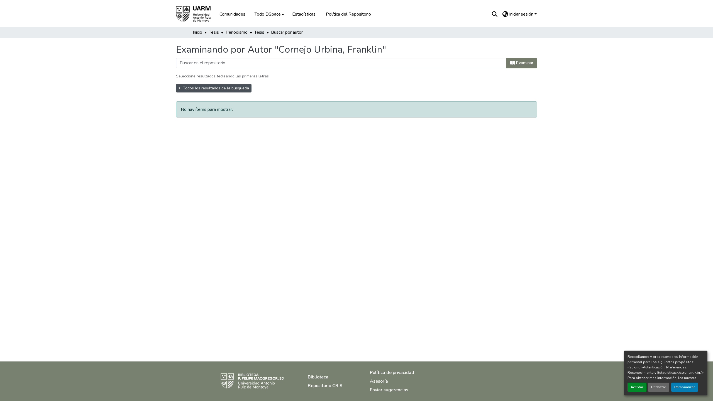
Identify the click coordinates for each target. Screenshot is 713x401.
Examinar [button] (524, 63)
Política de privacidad (392, 373)
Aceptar (637, 387)
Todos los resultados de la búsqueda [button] (215, 88)
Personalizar (684, 387)
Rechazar (658, 387)
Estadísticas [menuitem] (304, 14)
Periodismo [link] (237, 32)
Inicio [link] (197, 32)
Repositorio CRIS (325, 386)
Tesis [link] (214, 32)
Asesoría (379, 381)
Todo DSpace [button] (268, 14)
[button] (197, 14)
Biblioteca (318, 377)
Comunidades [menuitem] (232, 14)
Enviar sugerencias (389, 390)
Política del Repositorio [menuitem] (348, 14)
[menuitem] (268, 14)
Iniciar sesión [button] (521, 14)
